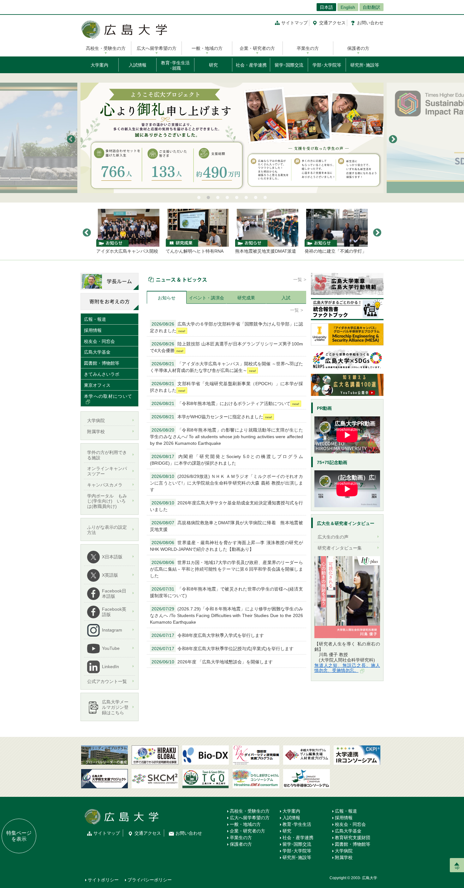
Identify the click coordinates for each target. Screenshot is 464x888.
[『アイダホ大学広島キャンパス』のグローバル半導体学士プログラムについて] (347, 334)
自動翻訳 (371, 7)
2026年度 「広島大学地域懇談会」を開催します (212, 661)
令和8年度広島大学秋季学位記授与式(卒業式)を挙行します (223, 648)
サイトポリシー (103, 879)
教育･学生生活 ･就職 (175, 65)
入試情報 (137, 65)
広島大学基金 (97, 352)
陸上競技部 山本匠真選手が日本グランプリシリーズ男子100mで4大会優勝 (226, 347)
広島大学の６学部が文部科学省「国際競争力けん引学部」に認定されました (226, 327)
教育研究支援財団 (352, 837)
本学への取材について (108, 396)
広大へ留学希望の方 (156, 48)
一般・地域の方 (207, 48)
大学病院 (344, 850)
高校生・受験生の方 (106, 48)
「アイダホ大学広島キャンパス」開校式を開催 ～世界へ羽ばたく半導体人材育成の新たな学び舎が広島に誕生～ (226, 367)
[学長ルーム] (109, 281)
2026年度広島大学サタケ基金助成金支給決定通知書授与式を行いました (226, 506)
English (348, 7)
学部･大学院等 (326, 65)
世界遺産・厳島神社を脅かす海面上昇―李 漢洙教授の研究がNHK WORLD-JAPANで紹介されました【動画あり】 (226, 546)
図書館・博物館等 (101, 363)
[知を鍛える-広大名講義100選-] (347, 384)
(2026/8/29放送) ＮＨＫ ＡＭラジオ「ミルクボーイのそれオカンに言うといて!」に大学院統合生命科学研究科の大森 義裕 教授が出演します (226, 483)
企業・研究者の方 (257, 48)
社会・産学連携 (251, 65)
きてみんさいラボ (101, 374)
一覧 (297, 279)
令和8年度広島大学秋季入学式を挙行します (208, 635)
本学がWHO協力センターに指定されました (207, 416)
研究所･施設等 (364, 65)
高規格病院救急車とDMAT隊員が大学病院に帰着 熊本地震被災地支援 (226, 526)
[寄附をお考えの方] (109, 301)
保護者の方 (358, 48)
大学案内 (99, 65)
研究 (213, 65)
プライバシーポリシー (150, 879)
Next (393, 139)
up (457, 867)
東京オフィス (97, 385)
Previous (71, 139)
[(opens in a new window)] (347, 597)
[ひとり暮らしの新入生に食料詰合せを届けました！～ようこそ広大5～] (232, 138)
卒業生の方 (308, 48)
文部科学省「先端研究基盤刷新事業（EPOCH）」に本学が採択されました (226, 387)
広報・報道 (95, 319)
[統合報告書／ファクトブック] (347, 308)
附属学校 (344, 857)
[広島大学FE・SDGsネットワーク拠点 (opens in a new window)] (347, 359)
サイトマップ (294, 22)
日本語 (326, 7)
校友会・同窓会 (99, 341)
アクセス (332, 22)
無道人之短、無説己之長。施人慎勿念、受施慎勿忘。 (347, 668)
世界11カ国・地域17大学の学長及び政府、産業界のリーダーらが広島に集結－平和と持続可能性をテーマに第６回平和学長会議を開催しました (226, 569)
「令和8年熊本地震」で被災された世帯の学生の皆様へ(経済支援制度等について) (226, 592)
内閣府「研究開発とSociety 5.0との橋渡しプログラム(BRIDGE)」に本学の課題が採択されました (226, 460)
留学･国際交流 (289, 65)
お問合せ (370, 22)
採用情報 (93, 330)
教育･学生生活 (297, 824)
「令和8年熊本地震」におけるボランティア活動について (221, 403)
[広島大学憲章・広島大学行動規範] (347, 283)
